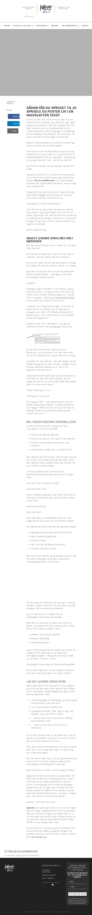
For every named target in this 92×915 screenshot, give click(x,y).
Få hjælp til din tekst (22, 26)
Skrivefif (55, 26)
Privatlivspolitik (46, 912)
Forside (7, 26)
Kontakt (85, 26)
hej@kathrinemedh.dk (49, 875)
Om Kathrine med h (69, 26)
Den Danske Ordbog (64, 297)
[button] (77, 894)
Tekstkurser (41, 26)
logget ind (19, 855)
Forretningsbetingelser (61, 912)
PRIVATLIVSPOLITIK (81, 903)
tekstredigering (38, 837)
